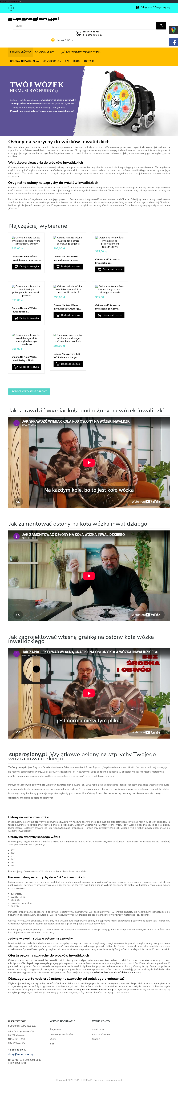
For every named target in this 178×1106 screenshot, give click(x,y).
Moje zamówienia (101, 1034)
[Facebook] (11, 8)
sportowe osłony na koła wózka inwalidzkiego (88, 989)
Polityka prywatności (61, 1034)
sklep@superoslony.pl (21, 1054)
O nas (53, 1039)
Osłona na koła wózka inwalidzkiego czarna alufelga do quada (107, 307)
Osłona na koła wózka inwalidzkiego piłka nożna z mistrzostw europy (26, 258)
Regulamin (56, 1029)
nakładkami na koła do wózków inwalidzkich (116, 972)
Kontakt (96, 1039)
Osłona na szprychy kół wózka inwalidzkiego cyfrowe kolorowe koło (67, 356)
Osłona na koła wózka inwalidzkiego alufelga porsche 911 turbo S (66, 307)
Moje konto (98, 1029)
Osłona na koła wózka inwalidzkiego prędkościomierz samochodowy (107, 261)
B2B (52, 1043)
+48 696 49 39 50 (92, 33)
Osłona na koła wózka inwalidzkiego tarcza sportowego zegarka (66, 258)
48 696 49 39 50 (17, 1049)
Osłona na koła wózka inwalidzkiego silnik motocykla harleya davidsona (24, 358)
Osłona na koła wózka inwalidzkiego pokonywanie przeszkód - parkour (26, 310)
